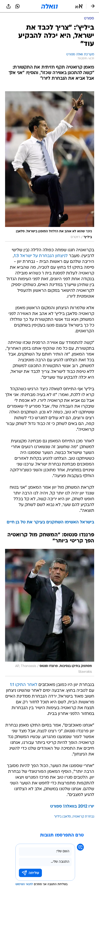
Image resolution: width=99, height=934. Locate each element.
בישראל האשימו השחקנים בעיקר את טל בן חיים (50, 522)
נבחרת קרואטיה (83, 816)
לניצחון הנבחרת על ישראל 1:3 (41, 256)
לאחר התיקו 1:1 (23, 685)
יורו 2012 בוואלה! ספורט (72, 806)
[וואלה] (49, 6)
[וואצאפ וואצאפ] (17, 6)
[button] (78, 6)
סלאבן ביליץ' (62, 816)
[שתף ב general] (8, 6)
